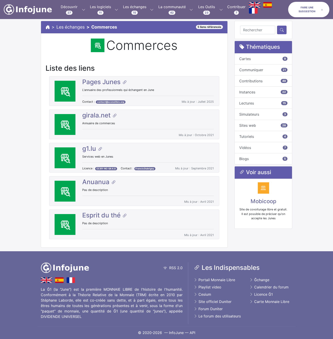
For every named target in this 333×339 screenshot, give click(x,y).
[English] (254, 5)
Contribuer (236, 9)
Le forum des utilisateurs (219, 316)
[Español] (267, 5)
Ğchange (261, 280)
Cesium (204, 294)
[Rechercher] (282, 30)
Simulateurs (262, 114)
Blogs (262, 158)
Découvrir (69, 9)
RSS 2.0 (175, 268)
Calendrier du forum (271, 287)
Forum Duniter (210, 309)
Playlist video (209, 287)
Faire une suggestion (307, 9)
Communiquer (262, 70)
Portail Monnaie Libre (216, 280)
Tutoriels (262, 136)
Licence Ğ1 (263, 294)
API (192, 332)
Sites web (262, 125)
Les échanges (134, 9)
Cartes (262, 58)
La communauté (172, 9)
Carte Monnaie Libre (271, 301)
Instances (262, 92)
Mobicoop (263, 201)
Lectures (262, 103)
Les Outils (206, 9)
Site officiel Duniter (214, 301)
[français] (253, 11)
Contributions (262, 81)
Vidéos (262, 147)
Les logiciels (100, 9)
